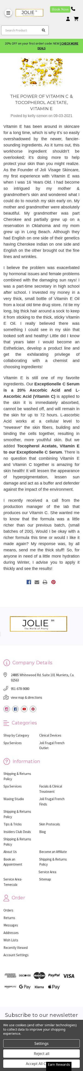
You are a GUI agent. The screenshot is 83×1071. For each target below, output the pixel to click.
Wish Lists (10, 940)
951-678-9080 (20, 689)
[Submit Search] (44, 30)
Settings (41, 1043)
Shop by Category (16, 735)
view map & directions (26, 697)
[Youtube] (24, 709)
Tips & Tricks (12, 824)
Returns (9, 918)
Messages (10, 925)
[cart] (76, 19)
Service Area (47, 872)
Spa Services (12, 743)
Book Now (60, 9)
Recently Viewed (15, 947)
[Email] (37, 582)
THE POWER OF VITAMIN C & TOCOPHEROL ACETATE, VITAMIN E (41, 102)
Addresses (11, 933)
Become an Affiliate (53, 852)
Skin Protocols (49, 824)
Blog (42, 832)
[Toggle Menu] (8, 13)
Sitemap (45, 879)
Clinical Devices (50, 735)
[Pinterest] (53, 582)
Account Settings (16, 955)
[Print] (45, 582)
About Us (10, 852)
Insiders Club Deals (17, 832)
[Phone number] (74, 9)
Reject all (41, 1053)
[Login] (69, 19)
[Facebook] (29, 582)
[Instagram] (6, 709)
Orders (8, 910)
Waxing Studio (13, 799)
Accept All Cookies (41, 1063)
